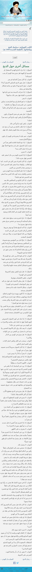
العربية (26, 568)
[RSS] (28, 20)
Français (11, 570)
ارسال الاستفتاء (8, 25)
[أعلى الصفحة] (2, 569)
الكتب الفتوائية (23, 25)
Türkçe (17, 570)
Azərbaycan (23, 570)
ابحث (15, 57)
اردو (15, 568)
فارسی (20, 568)
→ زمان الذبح (27, 62)
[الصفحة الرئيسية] (30, 20)
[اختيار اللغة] (26, 20)
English (10, 568)
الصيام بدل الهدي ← (6, 62)
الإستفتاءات (16, 25)
